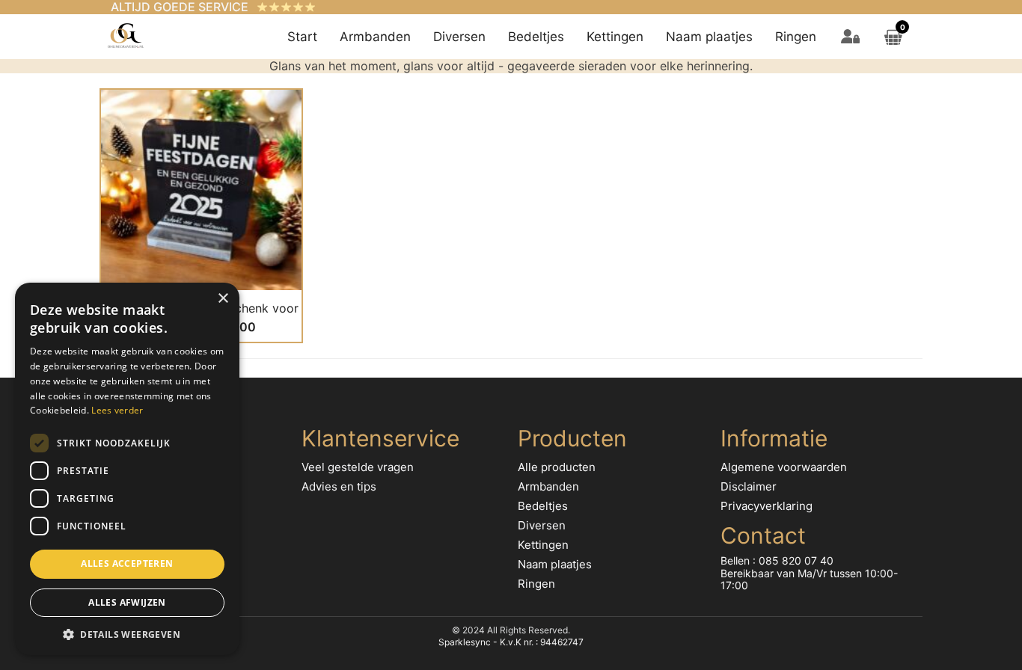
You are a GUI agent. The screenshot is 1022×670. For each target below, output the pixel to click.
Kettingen (615, 36)
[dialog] (127, 469)
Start (302, 36)
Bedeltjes (536, 36)
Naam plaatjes (709, 36)
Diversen (459, 36)
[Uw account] (850, 37)
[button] (127, 633)
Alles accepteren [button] (127, 563)
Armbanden (375, 36)
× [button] (222, 298)
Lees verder (117, 410)
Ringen (795, 36)
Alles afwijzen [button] (127, 602)
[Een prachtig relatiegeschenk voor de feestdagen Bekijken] (201, 189)
